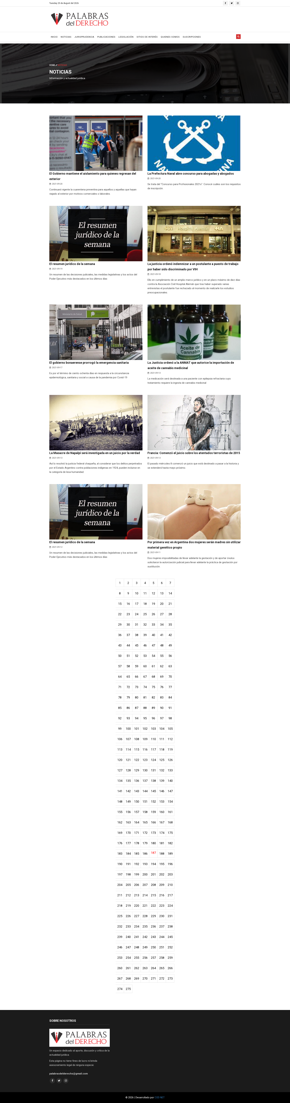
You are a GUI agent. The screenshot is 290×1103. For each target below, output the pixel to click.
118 (161, 749)
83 (161, 697)
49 (170, 645)
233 (128, 926)
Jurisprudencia (84, 37)
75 (153, 687)
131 (153, 770)
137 (145, 780)
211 (119, 895)
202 (161, 874)
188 (161, 853)
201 (153, 874)
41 (161, 635)
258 (161, 957)
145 (153, 791)
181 (161, 843)
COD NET (160, 1097)
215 (153, 895)
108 (136, 739)
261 (128, 968)
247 (128, 947)
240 (128, 937)
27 (161, 614)
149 (128, 801)
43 (120, 645)
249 (145, 947)
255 (136, 957)
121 (128, 760)
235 (145, 926)
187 (153, 852)
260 (119, 968)
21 (170, 603)
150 (136, 801)
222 (153, 905)
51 (128, 656)
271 (153, 978)
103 (153, 728)
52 (136, 656)
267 (119, 978)
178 (136, 843)
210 (170, 885)
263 (145, 968)
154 (170, 801)
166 (153, 822)
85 (120, 708)
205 (128, 885)
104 (161, 728)
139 (161, 780)
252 (170, 947)
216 (161, 895)
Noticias (66, 37)
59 (136, 666)
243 (153, 937)
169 (119, 833)
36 (120, 635)
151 (145, 801)
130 (145, 770)
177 (128, 843)
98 (170, 718)
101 (136, 728)
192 (136, 864)
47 (153, 645)
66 (136, 676)
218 (119, 905)
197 (119, 874)
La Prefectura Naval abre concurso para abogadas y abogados (191, 173)
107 (128, 739)
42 (170, 635)
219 (128, 905)
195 (161, 864)
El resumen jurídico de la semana (72, 264)
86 (128, 708)
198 (128, 874)
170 (128, 833)
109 (145, 739)
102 (145, 728)
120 (119, 760)
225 (119, 916)
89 (153, 708)
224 (170, 905)
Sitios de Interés (147, 37)
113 (119, 749)
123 (145, 760)
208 (153, 885)
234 (136, 926)
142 (128, 791)
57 (120, 666)
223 (161, 905)
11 (145, 593)
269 (136, 978)
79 (128, 697)
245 (170, 937)
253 (119, 957)
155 (119, 812)
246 (119, 947)
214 (145, 895)
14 (170, 593)
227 (136, 916)
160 (161, 812)
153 (161, 801)
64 (120, 676)
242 (145, 937)
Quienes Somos (170, 37)
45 (136, 645)
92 (120, 718)
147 (170, 791)
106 (119, 739)
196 (170, 864)
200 (145, 874)
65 (128, 676)
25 (145, 614)
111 (161, 739)
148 (119, 801)
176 (119, 843)
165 (145, 822)
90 (161, 708)
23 (128, 614)
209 (161, 885)
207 (145, 885)
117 (153, 749)
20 (161, 603)
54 (153, 656)
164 (136, 822)
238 (170, 926)
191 (128, 864)
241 (136, 937)
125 (161, 760)
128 (128, 770)
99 (120, 728)
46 (145, 645)
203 (170, 874)
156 (128, 812)
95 (145, 718)
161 (170, 812)
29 (120, 624)
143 (136, 791)
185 (136, 853)
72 (128, 687)
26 (153, 614)
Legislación (126, 37)
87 (136, 708)
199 (136, 874)
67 (145, 676)
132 (161, 770)
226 (128, 916)
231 (170, 916)
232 (119, 926)
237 (161, 926)
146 (161, 791)
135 (128, 780)
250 (153, 947)
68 (153, 676)
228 (145, 916)
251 (161, 947)
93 (128, 718)
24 (136, 614)
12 (153, 593)
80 (136, 697)
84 (170, 697)
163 (128, 822)
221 (145, 905)
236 (153, 926)
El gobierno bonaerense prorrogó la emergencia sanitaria (89, 362)
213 (136, 895)
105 (170, 728)
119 (170, 749)
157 (136, 812)
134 (119, 780)
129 (136, 770)
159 (153, 812)
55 (161, 656)
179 (145, 843)
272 (161, 978)
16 (128, 603)
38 (136, 635)
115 (136, 749)
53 (145, 656)
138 (153, 780)
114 (128, 749)
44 (128, 645)
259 (170, 957)
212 (128, 895)
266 (170, 968)
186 (145, 853)
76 (161, 687)
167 (161, 822)
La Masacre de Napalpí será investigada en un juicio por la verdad (94, 453)
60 (145, 666)
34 (161, 624)
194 (153, 864)
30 (128, 624)
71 (120, 687)
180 (153, 843)
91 (170, 708)
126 (170, 760)
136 (136, 780)
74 (145, 687)
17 (136, 603)
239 (119, 937)
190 (119, 864)
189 (170, 853)
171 (136, 833)
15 (120, 603)
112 (170, 739)
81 (145, 697)
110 (153, 739)
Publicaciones (106, 37)
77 (170, 687)
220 (136, 905)
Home (52, 65)
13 (161, 593)
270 (145, 978)
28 (170, 614)
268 (128, 978)
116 (145, 749)
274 (119, 989)
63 (170, 666)
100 (128, 728)
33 (153, 624)
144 (145, 791)
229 (153, 916)
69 (161, 676)
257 (153, 957)
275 (128, 989)
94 (136, 718)
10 (136, 593)
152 (153, 801)
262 (136, 968)
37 (128, 635)
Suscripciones (192, 37)
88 (145, 708)
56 (170, 656)
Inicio (54, 37)
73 (136, 687)
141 (119, 791)
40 (153, 635)
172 (145, 833)
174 (161, 833)
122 (136, 760)
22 (120, 614)
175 (170, 833)
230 (161, 916)
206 (136, 885)
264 (153, 968)
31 (136, 624)
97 (161, 718)
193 (145, 864)
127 (119, 770)
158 (145, 812)
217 (170, 895)
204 (119, 885)
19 (153, 603)
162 (119, 822)
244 (161, 937)
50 (120, 656)
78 (120, 697)
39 (145, 635)
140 (170, 780)
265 (161, 968)
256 (145, 957)
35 (170, 624)
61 (153, 666)
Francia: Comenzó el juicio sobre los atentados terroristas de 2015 (194, 453)
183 (119, 853)
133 (170, 770)
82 (153, 697)
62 (161, 666)
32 (145, 624)
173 (153, 833)
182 (170, 843)
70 (170, 676)
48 (161, 645)
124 (153, 760)
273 (170, 978)
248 (136, 947)
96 (153, 718)
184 (128, 853)
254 (128, 957)
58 (128, 666)
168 (170, 822)
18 (145, 603)
